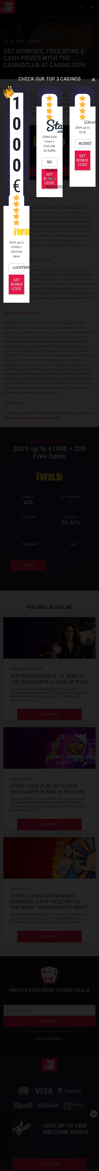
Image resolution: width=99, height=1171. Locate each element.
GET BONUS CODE (17, 284)
